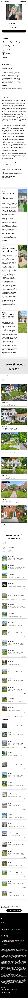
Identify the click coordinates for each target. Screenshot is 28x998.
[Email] (16, 27)
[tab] (3, 376)
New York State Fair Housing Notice (11, 981)
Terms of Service (23, 938)
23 (21, 716)
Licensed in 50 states (6, 992)
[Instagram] (2, 935)
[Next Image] (25, 392)
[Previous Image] (3, 392)
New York (16, 906)
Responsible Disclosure (19, 940)
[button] (1, 1)
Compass (3, 906)
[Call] (12, 27)
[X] (7, 935)
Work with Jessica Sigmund (14, 31)
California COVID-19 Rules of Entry (13, 943)
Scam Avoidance (10, 940)
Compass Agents (9, 906)
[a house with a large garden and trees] (22, 267)
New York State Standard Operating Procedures (13, 982)
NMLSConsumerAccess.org (6, 990)
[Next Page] (24, 716)
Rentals (9, 376)
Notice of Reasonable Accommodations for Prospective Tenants (12, 983)
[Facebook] (5, 935)
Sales (3, 376)
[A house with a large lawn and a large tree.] (22, 333)
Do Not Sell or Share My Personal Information (10, 938)
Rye (19, 906)
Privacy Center (4, 940)
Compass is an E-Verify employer (7, 941)
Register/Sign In (23, 1)
